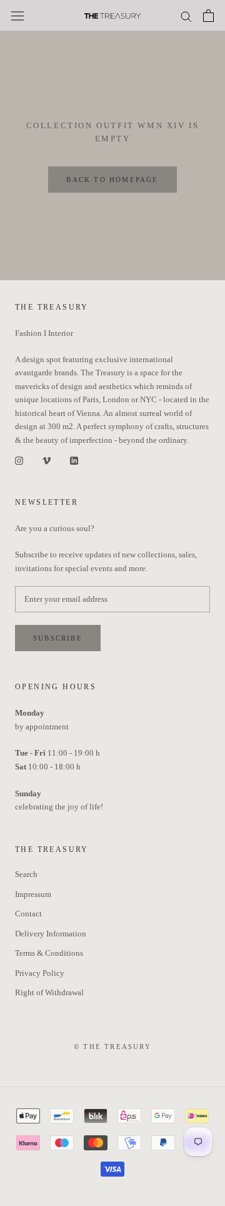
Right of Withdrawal (49, 992)
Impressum (33, 894)
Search (26, 874)
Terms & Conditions (49, 953)
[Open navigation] (17, 16)
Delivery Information (50, 933)
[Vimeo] (46, 460)
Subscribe (57, 638)
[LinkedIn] (74, 460)
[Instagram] (19, 460)
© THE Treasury (112, 1046)
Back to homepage (112, 179)
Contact (28, 913)
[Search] (186, 16)
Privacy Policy (39, 973)
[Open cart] (208, 15)
